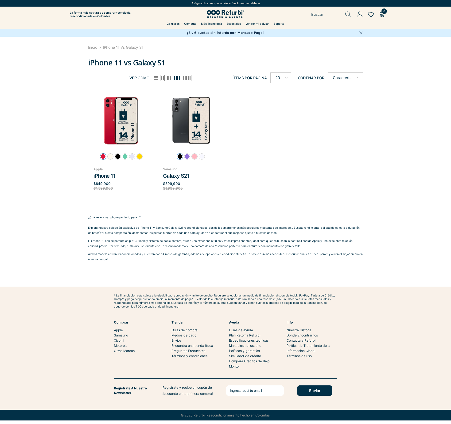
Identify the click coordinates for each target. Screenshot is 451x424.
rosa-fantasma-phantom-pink (194, 156)
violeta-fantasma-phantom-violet (187, 156)
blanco (110, 156)
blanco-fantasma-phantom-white (202, 156)
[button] (156, 78)
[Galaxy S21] (190, 119)
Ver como (139, 78)
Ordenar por (311, 78)
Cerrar (361, 33)
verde (125, 156)
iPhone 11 (104, 176)
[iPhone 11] (121, 119)
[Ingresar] (360, 14)
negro (118, 156)
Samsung (170, 169)
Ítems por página (250, 78)
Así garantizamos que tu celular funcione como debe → (226, 3)
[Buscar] (331, 14)
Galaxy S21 (176, 176)
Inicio (92, 47)
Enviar (314, 390)
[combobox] (326, 14)
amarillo (139, 156)
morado (132, 156)
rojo (103, 156)
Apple (98, 169)
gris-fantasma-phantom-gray (180, 156)
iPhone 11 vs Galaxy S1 (123, 47)
